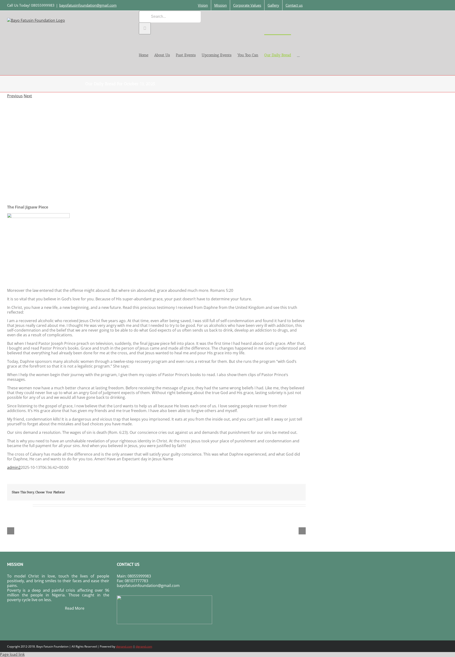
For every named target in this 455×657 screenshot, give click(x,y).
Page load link (12, 654)
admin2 (14, 467)
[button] (298, 54)
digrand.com (124, 646)
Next (28, 95)
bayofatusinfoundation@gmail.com (88, 5)
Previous (15, 95)
